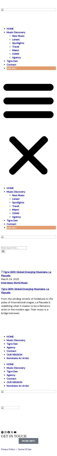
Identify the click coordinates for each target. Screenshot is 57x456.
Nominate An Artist (18, 358)
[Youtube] (15, 432)
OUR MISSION (14, 354)
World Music (21, 282)
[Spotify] (2, 432)
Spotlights (18, 43)
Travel (15, 46)
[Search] (3, 251)
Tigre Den (12, 61)
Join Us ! (11, 68)
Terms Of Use (24, 449)
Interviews (7, 282)
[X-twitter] (12, 432)
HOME (10, 28)
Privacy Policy (8, 449)
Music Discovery (16, 32)
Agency (16, 57)
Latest (16, 39)
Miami (15, 50)
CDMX (15, 54)
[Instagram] (5, 432)
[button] (28, 128)
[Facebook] (8, 432)
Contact (11, 64)
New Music (18, 36)
